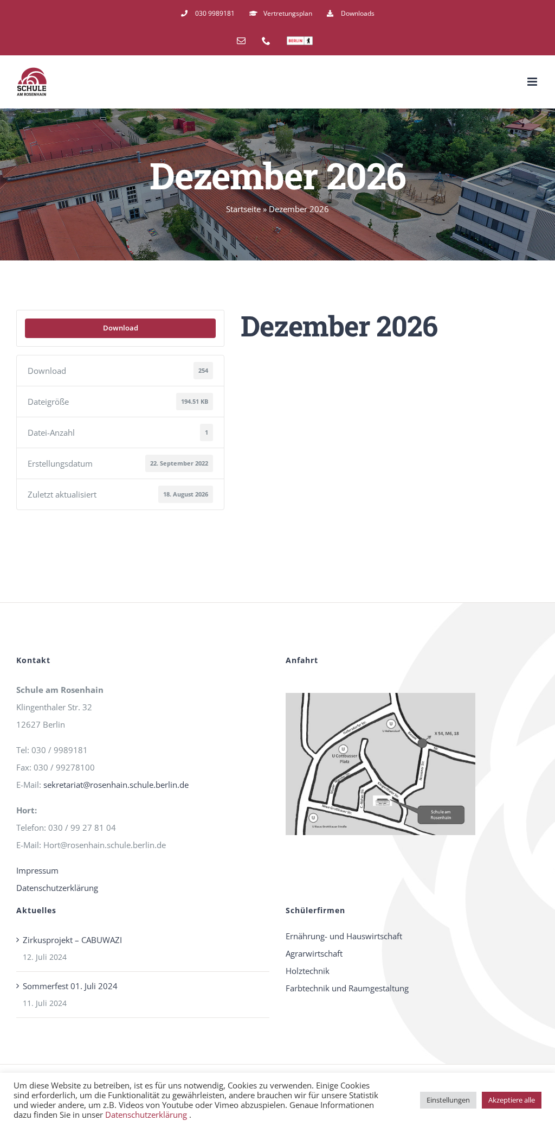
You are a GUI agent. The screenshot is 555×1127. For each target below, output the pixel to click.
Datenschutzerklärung (57, 887)
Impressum (37, 870)
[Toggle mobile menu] (533, 81)
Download (120, 328)
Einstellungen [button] (448, 1100)
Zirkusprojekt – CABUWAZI (72, 939)
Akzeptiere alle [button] (511, 1100)
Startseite (243, 208)
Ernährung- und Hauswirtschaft (344, 936)
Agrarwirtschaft (314, 953)
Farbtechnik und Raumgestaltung (347, 988)
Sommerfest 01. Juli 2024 (70, 985)
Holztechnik (308, 970)
